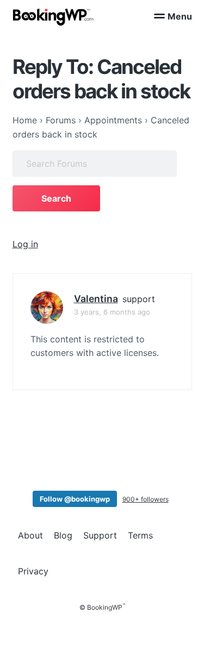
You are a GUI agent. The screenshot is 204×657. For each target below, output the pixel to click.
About (30, 535)
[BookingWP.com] (53, 17)
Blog (63, 535)
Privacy (33, 571)
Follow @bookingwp (75, 499)
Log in (25, 244)
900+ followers (145, 499)
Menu (180, 16)
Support (100, 535)
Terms (140, 535)
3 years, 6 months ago (112, 312)
